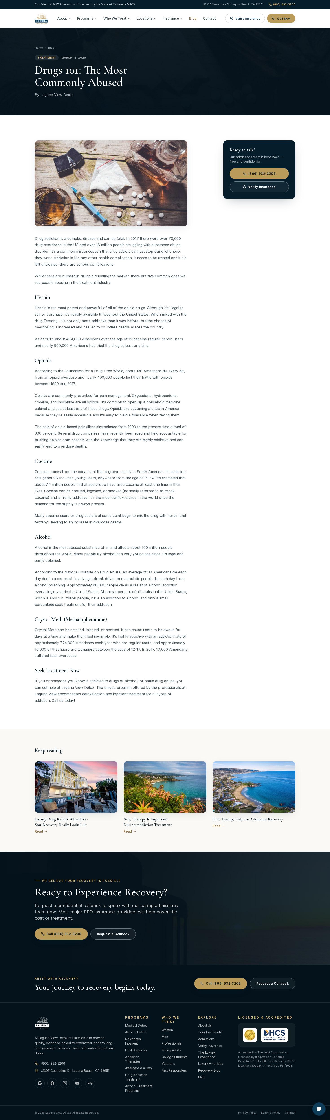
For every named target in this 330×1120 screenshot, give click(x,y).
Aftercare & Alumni (138, 1068)
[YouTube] (77, 1083)
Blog (193, 18)
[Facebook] (52, 1083)
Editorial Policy (270, 1112)
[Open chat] (319, 1109)
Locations (144, 18)
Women (167, 1030)
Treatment (46, 57)
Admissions (206, 1039)
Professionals (172, 1043)
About (62, 18)
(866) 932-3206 (284, 4)
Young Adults (171, 1050)
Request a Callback (113, 934)
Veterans (168, 1063)
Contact (209, 18)
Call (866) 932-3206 (63, 934)
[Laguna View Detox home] (41, 18)
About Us (205, 1025)
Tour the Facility (210, 1032)
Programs (85, 18)
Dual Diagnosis (136, 1050)
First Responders (174, 1070)
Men (165, 1037)
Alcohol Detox (135, 1032)
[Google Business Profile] (40, 1083)
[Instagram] (65, 1083)
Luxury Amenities (210, 1063)
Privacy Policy (247, 1112)
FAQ (201, 1077)
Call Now (284, 18)
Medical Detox (136, 1025)
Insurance (171, 18)
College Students (174, 1057)
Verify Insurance (247, 18)
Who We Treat (114, 18)
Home (39, 47)
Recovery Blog (209, 1070)
